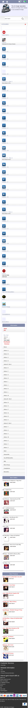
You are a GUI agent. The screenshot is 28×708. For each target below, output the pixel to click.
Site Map (3, 671)
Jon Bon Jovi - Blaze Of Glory (9, 601)
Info (2, 669)
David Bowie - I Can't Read (9, 585)
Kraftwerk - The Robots (8, 636)
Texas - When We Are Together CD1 (11, 593)
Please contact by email (5, 679)
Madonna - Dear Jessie (8, 644)
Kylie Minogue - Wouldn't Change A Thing (12, 609)
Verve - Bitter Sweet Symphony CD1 (11, 628)
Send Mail (3, 665)
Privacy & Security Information (7, 673)
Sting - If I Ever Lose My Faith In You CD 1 (12, 576)
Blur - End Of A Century (8, 653)
